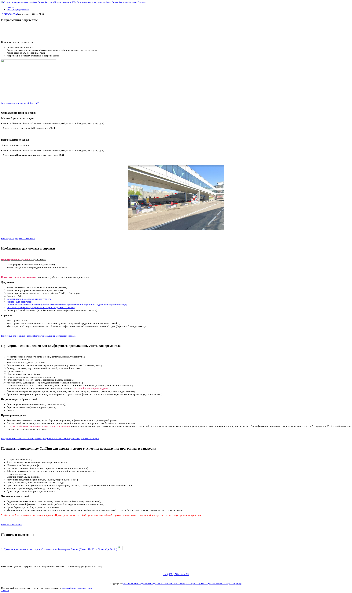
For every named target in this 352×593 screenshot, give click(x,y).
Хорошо (5, 590)
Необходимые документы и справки (18, 238)
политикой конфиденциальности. (77, 588)
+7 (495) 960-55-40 (9, 14)
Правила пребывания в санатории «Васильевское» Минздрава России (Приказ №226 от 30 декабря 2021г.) (60, 549)
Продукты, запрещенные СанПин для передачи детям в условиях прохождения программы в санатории (50, 438)
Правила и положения (11, 524)
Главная (10, 7)
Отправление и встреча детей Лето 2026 (20, 103)
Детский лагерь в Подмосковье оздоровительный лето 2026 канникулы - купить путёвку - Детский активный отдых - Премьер (181, 583)
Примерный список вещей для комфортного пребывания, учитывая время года (38, 336)
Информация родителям (18, 9)
